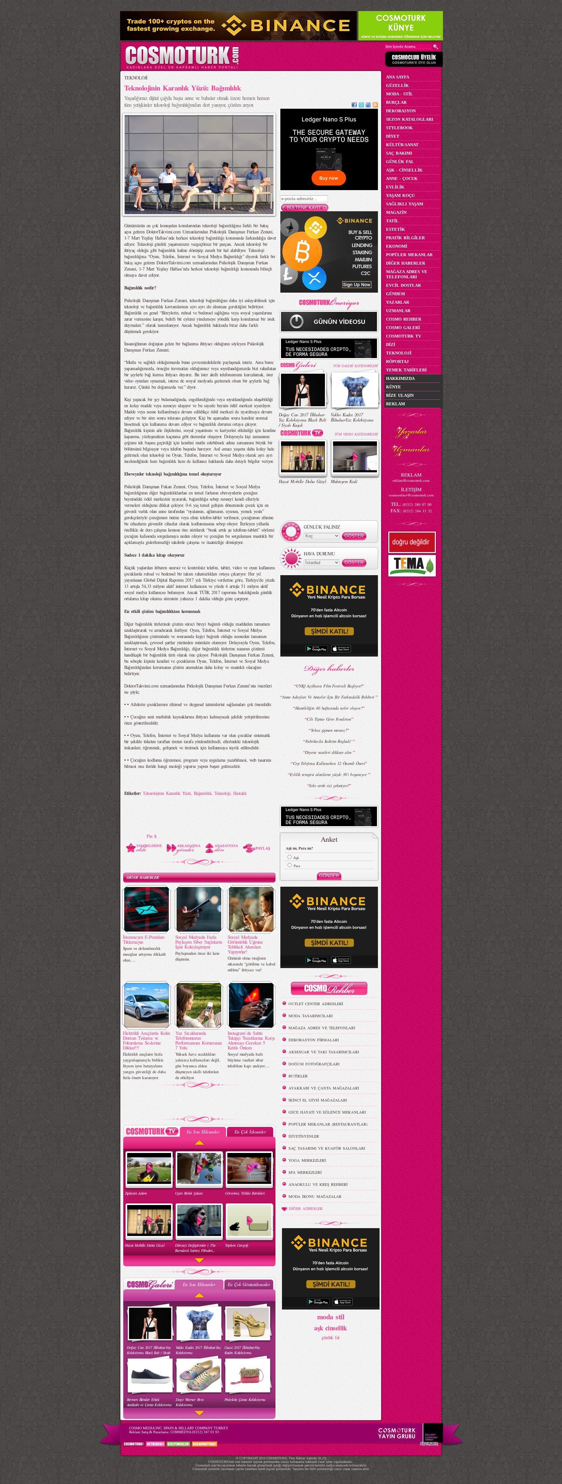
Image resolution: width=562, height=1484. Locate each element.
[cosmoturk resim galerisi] (303, 364)
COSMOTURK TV (403, 336)
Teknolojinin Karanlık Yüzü (167, 793)
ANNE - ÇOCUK (402, 178)
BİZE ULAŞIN (400, 395)
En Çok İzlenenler (249, 1132)
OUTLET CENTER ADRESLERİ (315, 1003)
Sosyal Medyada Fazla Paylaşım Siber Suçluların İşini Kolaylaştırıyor (198, 942)
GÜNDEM (395, 293)
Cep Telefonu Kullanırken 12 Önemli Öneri (329, 763)
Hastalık (240, 793)
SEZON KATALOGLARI (409, 119)
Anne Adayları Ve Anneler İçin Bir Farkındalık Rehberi (329, 697)
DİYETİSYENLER (303, 1136)
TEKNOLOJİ (136, 78)
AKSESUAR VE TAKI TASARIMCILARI (323, 1051)
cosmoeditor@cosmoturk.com (411, 494)
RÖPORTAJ (397, 361)
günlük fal (330, 1337)
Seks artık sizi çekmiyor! (329, 785)
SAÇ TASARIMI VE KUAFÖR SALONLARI (326, 1148)
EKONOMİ (396, 246)
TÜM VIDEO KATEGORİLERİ (356, 434)
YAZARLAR (397, 302)
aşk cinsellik (330, 1328)
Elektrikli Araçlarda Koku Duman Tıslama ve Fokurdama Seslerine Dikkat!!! (146, 1040)
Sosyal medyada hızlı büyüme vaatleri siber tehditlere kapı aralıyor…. (248, 1060)
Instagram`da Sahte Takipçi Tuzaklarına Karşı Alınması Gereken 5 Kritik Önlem (251, 1040)
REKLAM (395, 403)
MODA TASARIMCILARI (310, 1015)
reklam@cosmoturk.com (411, 480)
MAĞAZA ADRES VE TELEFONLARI (321, 1027)
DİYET (392, 136)
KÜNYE (393, 386)
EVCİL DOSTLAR (403, 285)
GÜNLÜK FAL (400, 161)
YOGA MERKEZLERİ (307, 1160)
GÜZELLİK (397, 85)
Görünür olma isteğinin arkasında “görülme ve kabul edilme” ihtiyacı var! (251, 964)
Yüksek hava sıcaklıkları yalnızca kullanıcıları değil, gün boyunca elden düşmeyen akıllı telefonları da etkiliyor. (197, 1065)
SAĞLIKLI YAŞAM (404, 203)
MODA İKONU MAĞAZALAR (314, 1196)
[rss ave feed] (375, 106)
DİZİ (390, 344)
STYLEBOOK (399, 127)
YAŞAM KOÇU (400, 195)
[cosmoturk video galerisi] (303, 434)
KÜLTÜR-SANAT (402, 144)
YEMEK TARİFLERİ (406, 370)
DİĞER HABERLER (143, 877)
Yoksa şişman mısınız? (329, 730)
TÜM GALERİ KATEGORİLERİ (355, 365)
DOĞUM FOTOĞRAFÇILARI (314, 1063)
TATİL (392, 220)
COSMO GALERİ (403, 327)
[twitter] (361, 106)
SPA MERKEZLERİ (305, 1172)
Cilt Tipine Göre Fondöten (329, 719)
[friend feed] (368, 106)
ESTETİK (395, 229)
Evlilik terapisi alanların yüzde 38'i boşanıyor (329, 774)
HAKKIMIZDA (400, 378)
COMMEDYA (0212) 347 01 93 (194, 1432)
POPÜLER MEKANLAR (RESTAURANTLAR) (328, 1124)
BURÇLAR (396, 102)
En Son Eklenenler (203, 1132)
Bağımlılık (202, 793)
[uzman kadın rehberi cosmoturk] (329, 989)
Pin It (152, 836)
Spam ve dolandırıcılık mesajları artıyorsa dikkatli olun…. (144, 954)
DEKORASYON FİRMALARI (313, 1039)
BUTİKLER (298, 1075)
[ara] (435, 46)
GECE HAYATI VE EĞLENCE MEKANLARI (327, 1112)
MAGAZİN (396, 212)
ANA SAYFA (397, 77)
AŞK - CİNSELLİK (404, 170)
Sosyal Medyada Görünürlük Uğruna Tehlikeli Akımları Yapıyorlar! (245, 944)
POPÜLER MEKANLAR (409, 254)
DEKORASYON (401, 110)
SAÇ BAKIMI (399, 153)
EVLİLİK (395, 187)
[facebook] (354, 106)
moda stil (330, 1316)
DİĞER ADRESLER (306, 1208)
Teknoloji (222, 793)
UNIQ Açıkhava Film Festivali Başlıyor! (329, 686)
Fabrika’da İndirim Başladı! (329, 741)
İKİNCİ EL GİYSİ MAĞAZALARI (317, 1100)
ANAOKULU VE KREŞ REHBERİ (318, 1184)
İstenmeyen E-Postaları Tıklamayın (144, 939)
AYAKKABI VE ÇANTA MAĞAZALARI (323, 1087)
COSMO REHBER (403, 319)
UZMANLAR (398, 310)
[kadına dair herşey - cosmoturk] (182, 68)
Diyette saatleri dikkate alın (329, 752)
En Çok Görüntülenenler (249, 1284)
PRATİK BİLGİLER (405, 237)
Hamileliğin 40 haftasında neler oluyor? (329, 708)
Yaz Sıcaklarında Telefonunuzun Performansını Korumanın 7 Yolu (198, 1040)
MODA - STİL (399, 93)
